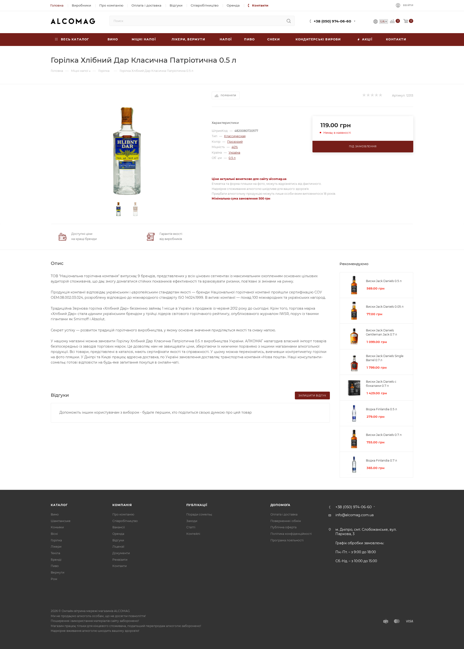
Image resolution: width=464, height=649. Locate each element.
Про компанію (123, 514)
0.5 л (232, 158)
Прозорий (235, 141)
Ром (54, 579)
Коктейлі (193, 534)
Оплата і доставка (283, 514)
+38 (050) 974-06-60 (332, 21)
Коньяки (57, 527)
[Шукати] (289, 21)
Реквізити (119, 559)
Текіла (55, 553)
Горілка (56, 540)
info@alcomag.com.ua (354, 515)
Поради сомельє (199, 514)
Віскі (54, 534)
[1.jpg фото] (127, 151)
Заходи (191, 521)
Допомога (280, 505)
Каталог (59, 505)
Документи (121, 553)
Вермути (57, 572)
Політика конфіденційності (291, 534)
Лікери (56, 546)
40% (235, 147)
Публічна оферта (283, 527)
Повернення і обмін (285, 521)
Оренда (118, 534)
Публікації (196, 505)
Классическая (235, 136)
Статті (190, 527)
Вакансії (118, 527)
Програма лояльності (287, 540)
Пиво (55, 566)
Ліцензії (118, 546)
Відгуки (118, 540)
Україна (234, 152)
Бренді (56, 559)
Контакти (119, 566)
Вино (55, 514)
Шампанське (61, 521)
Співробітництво (125, 521)
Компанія (122, 505)
